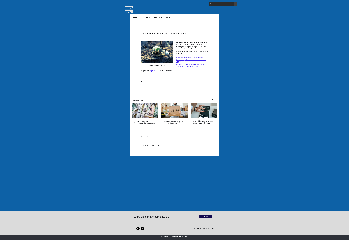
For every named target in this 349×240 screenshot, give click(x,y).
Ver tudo (214, 100)
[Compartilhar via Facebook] (142, 88)
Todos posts (136, 17)
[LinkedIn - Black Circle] (142, 228)
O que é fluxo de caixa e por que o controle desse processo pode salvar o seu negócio (203, 122)
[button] (215, 17)
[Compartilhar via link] (155, 88)
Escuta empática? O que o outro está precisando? (173, 122)
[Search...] (235, 4)
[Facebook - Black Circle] (138, 228)
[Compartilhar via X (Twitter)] (146, 88)
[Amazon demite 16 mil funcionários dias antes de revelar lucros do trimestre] (145, 110)
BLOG (147, 17)
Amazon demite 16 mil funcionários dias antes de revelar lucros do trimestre (143, 122)
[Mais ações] (207, 29)
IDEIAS (168, 17)
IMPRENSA (157, 17)
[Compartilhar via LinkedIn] (151, 88)
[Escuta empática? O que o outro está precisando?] (174, 110)
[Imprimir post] (159, 88)
